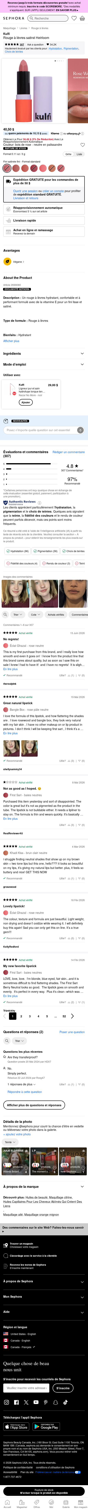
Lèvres (23, 28)
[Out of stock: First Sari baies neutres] (33, 168)
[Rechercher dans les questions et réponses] (7, 1041)
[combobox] (47, 18)
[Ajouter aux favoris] (82, 145)
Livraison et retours (25, 198)
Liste (79, 154)
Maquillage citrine (60, 1197)
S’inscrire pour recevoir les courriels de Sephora (37, 1379)
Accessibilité (10, 1472)
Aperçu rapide (8, 394)
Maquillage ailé (13, 1214)
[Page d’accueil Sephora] (13, 18)
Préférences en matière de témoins (54, 1472)
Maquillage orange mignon (41, 1214)
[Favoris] (74, 18)
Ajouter (25, 402)
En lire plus (10, 669)
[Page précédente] (4, 1016)
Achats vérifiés (56, 614)
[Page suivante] (72, 1016)
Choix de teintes (14, 51)
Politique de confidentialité (18, 1467)
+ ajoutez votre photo (17, 1134)
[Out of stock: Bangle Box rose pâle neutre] (60, 168)
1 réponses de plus (20, 1084)
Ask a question (35, 44)
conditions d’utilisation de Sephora (55, 1467)
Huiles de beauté (36, 1197)
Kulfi (6, 34)
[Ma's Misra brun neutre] (15, 168)
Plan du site (27, 1472)
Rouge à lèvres (39, 28)
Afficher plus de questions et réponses (34, 1105)
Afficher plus (11, 341)
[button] (61, 134)
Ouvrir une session (25, 191)
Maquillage (9, 28)
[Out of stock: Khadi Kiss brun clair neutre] (51, 168)
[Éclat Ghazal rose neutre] (42, 168)
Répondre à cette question (25, 1092)
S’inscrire (63, 1388)
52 (64, 1016)
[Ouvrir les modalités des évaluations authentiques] (39, 502)
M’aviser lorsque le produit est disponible (44, 1491)
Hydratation (55, 48)
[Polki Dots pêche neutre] (24, 168)
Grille (68, 154)
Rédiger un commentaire (69, 452)
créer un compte (53, 191)
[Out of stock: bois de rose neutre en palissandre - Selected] (6, 168)
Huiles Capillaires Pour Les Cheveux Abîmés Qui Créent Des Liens (43, 1203)
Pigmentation (71, 48)
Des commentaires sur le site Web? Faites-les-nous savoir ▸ (43, 1229)
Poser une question (72, 1032)
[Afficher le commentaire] (15, 594)
